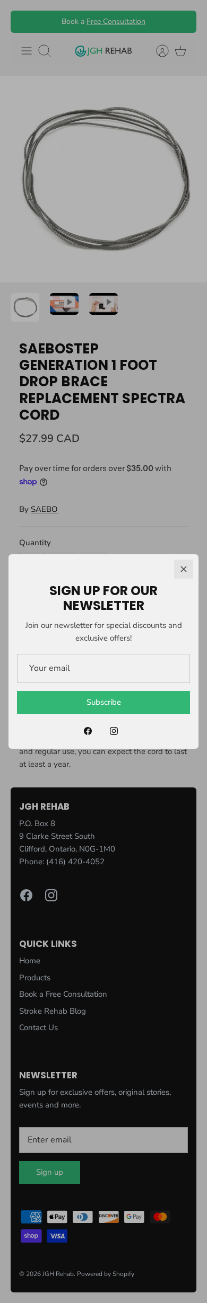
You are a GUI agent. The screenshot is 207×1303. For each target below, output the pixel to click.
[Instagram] (114, 731)
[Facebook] (87, 731)
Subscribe (104, 702)
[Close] (183, 569)
